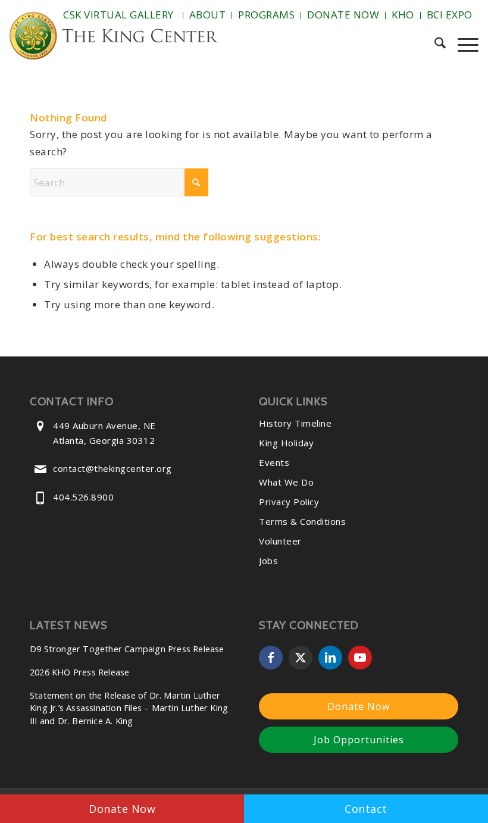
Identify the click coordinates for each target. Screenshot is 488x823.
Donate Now (343, 14)
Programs (266, 14)
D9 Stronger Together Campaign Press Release (127, 649)
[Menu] (462, 44)
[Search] (434, 44)
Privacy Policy (289, 502)
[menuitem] (120, 15)
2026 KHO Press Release (79, 672)
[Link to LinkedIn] (330, 657)
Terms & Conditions (302, 521)
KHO (403, 14)
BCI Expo (450, 14)
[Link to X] (300, 657)
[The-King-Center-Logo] (114, 38)
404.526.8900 (83, 497)
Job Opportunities (359, 739)
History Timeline (295, 423)
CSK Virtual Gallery (118, 14)
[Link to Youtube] (360, 657)
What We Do (286, 482)
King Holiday (286, 443)
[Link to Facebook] (271, 657)
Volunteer (280, 541)
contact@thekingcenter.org (112, 468)
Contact (366, 809)
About (207, 14)
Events (274, 462)
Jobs (268, 561)
